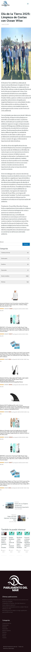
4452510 (6, 384)
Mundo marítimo (6, 630)
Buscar (2, 242)
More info (1, 310)
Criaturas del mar (6, 623)
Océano (4, 634)
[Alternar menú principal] (27, 3)
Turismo (4, 637)
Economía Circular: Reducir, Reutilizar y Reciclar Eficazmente (27, 542)
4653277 (6, 334)
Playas (4, 635)
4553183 (6, 437)
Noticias (4, 632)
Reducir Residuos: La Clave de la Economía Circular (11, 542)
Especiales (5, 628)
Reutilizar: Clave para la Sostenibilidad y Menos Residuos (19, 542)
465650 (6, 411)
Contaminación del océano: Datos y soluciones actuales (3, 542)
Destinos (4, 627)
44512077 (7, 308)
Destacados (5, 625)
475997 (6, 359)
